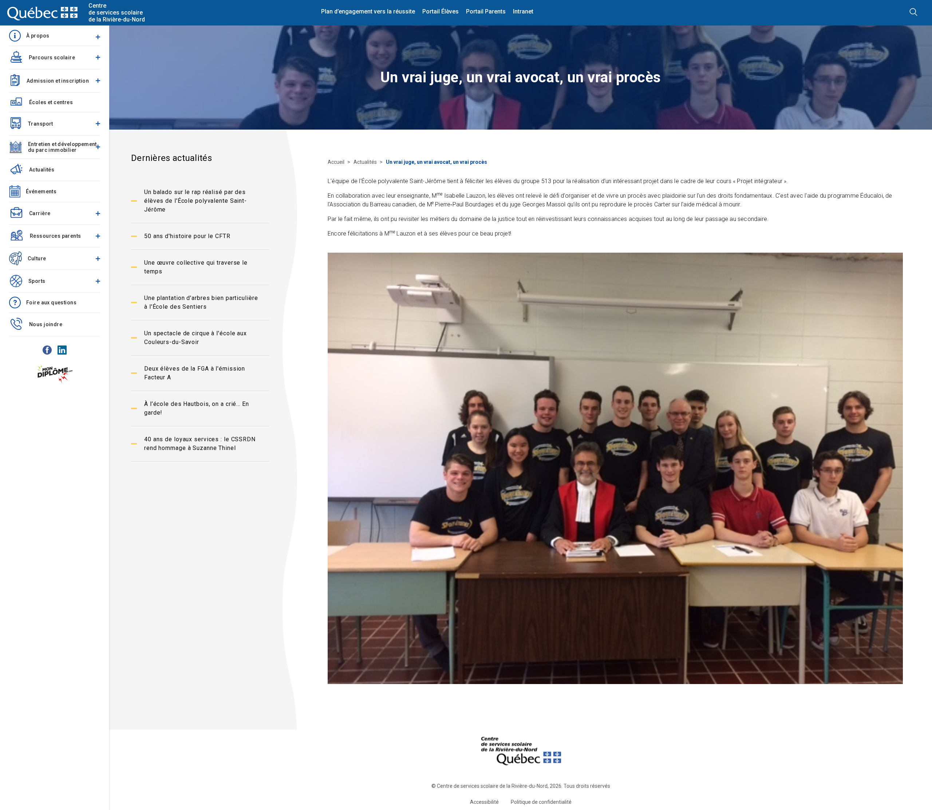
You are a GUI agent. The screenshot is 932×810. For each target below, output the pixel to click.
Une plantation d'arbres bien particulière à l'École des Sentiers (201, 302)
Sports (37, 281)
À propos (37, 36)
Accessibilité (484, 802)
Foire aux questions (51, 302)
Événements (41, 191)
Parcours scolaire (52, 57)
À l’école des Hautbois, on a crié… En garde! (196, 408)
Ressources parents (55, 236)
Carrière (39, 213)
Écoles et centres (51, 102)
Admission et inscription (58, 81)
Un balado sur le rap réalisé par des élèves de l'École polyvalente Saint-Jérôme (195, 201)
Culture (37, 258)
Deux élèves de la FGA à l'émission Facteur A (194, 373)
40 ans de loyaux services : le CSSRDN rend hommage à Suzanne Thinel (200, 443)
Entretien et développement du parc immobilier (62, 147)
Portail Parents (486, 11)
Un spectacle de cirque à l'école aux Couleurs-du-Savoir (195, 337)
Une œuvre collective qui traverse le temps (196, 267)
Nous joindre (45, 324)
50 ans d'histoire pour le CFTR (187, 236)
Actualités (41, 170)
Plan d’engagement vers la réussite (368, 11)
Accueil (336, 162)
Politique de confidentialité (541, 802)
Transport (40, 124)
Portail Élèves (440, 11)
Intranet (523, 11)
